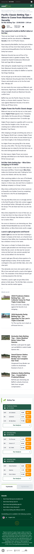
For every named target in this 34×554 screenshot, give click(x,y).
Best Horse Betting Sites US (8, 10)
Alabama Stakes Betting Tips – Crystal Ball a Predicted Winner (20, 375)
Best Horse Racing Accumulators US (13, 499)
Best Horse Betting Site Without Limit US (14, 510)
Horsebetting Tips (20, 10)
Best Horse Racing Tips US (10, 501)
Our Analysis (17, 425)
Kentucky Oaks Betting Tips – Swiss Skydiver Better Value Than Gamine (20, 339)
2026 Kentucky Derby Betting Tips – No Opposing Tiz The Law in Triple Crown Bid (20, 317)
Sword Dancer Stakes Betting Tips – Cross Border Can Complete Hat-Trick (19, 358)
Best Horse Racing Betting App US (12, 504)
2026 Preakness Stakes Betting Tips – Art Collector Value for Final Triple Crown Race (20, 299)
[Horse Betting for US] (7, 6)
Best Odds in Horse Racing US (11, 507)
